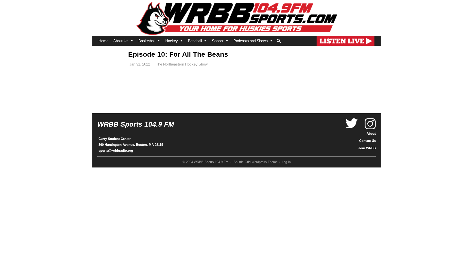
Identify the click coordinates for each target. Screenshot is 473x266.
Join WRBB (367, 148)
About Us (120, 41)
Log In (286, 162)
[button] (279, 40)
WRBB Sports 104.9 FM (135, 124)
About (371, 133)
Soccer (217, 41)
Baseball (195, 41)
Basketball (146, 41)
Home (103, 41)
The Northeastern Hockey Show (182, 64)
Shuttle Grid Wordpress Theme (256, 162)
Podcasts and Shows (251, 41)
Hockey (171, 41)
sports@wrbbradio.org (116, 150)
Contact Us (367, 141)
